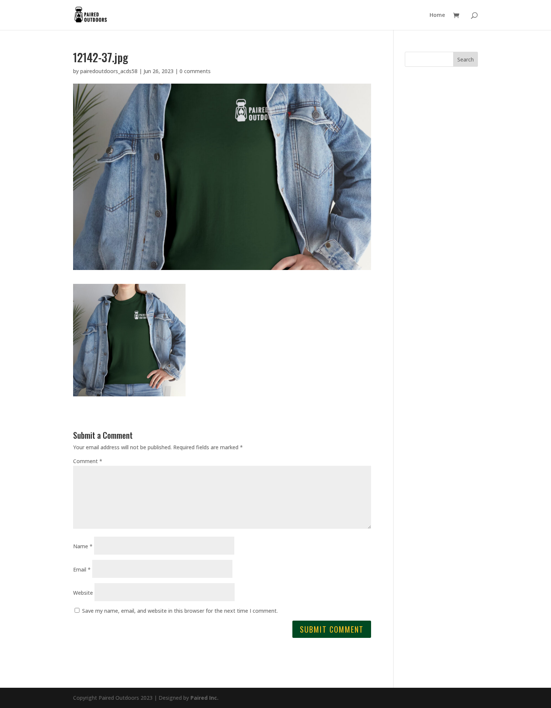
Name (83, 546)
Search (465, 59)
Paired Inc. (204, 697)
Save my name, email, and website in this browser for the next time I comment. (180, 610)
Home (437, 15)
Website (83, 592)
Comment (87, 461)
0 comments (195, 71)
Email (82, 569)
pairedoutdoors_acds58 (109, 71)
